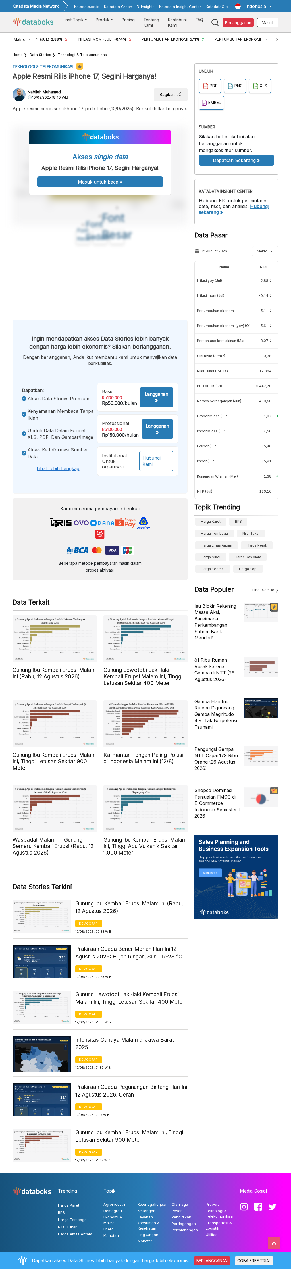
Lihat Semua (263, 589)
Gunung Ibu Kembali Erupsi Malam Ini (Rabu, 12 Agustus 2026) (129, 907)
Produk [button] (102, 19)
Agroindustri (114, 1204)
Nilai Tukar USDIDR (212, 371)
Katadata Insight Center (180, 6)
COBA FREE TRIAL (254, 1260)
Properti (213, 1204)
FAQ (199, 19)
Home (18, 54)
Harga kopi (248, 569)
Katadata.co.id (86, 6)
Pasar (177, 1210)
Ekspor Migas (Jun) (213, 416)
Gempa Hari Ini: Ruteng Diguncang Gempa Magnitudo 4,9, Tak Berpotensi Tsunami (215, 714)
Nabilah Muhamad (44, 91)
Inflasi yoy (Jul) (209, 280)
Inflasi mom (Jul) (210, 295)
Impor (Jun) (206, 461)
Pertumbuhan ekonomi (216, 311)
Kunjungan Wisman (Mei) (217, 476)
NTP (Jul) (204, 491)
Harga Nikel (210, 557)
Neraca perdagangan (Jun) (219, 401)
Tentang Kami (151, 22)
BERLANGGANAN (212, 1260)
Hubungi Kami (151, 461)
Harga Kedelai (213, 569)
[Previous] (266, 39)
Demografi (88, 924)
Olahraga (180, 1204)
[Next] (277, 39)
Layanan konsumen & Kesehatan (149, 1222)
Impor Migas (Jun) (212, 431)
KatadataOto (217, 6)
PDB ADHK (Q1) (209, 386)
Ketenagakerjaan (153, 1204)
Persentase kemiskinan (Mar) (221, 341)
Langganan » (156, 397)
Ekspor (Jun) (207, 446)
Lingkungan (148, 1234)
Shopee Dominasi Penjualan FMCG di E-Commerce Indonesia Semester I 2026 (217, 803)
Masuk (268, 22)
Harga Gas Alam (248, 557)
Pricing (128, 19)
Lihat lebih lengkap (58, 468)
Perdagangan (184, 1223)
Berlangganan (238, 22)
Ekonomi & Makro (112, 1220)
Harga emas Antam (216, 545)
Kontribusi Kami (177, 22)
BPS (238, 521)
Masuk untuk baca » (100, 182)
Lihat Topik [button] (73, 19)
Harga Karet (211, 521)
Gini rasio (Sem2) (211, 356)
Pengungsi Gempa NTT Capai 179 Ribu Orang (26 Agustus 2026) (216, 758)
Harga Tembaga (214, 533)
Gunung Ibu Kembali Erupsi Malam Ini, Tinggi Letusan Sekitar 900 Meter (129, 1136)
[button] (253, 6)
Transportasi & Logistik (219, 1225)
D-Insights (146, 6)
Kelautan (111, 1235)
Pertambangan (185, 1230)
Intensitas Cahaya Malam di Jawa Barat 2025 (124, 1044)
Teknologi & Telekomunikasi (83, 54)
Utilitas (211, 1234)
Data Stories (40, 54)
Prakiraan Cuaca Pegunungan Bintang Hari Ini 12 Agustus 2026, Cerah (131, 1091)
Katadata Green (118, 6)
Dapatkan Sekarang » (236, 160)
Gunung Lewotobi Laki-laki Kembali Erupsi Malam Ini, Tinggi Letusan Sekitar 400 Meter (129, 998)
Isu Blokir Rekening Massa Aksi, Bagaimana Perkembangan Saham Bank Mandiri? (215, 622)
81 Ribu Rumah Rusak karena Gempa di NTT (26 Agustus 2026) (214, 669)
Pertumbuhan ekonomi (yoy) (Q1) (224, 326)
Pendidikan (181, 1217)
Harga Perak (257, 545)
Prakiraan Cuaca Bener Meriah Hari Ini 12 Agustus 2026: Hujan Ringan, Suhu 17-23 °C (128, 953)
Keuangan (146, 1210)
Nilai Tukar (251, 533)
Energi (109, 1229)
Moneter (145, 1241)
